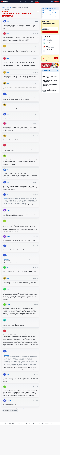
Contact (13, 423)
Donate (56, 58)
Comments (47, 423)
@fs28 (5, 198)
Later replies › (22, 408)
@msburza (6, 355)
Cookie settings (41, 423)
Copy (56, 28)
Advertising (18, 423)
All (57, 70)
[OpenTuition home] (4, 1)
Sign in (52, 1)
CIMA (25, 1)
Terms (54, 423)
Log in (51, 423)
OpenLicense (23, 423)
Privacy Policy (35, 423)
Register (56, 1)
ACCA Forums (8, 7)
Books (32, 1)
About (27, 423)
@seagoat (6, 259)
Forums (36, 1)
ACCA (21, 1)
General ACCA (4, 11)
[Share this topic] (38, 12)
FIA (28, 1)
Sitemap (30, 423)
